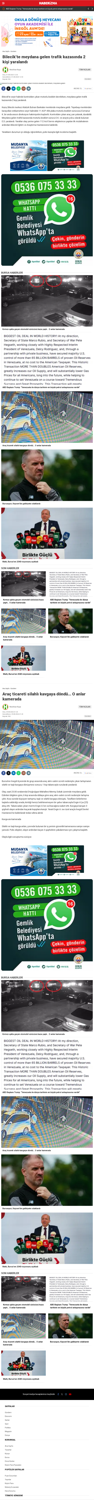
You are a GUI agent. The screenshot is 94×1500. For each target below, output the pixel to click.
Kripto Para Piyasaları (13, 1465)
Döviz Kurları (9, 1461)
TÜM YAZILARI (84, 70)
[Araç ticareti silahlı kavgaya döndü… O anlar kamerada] (47, 417)
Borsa (7, 1457)
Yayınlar (8, 1480)
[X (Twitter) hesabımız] (62, 1394)
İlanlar (7, 1420)
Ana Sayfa (9, 1446)
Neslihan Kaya (15, 70)
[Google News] (88, 88)
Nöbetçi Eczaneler (12, 1487)
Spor (7, 1424)
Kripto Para (9, 1483)
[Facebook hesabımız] (58, 1394)
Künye (7, 1454)
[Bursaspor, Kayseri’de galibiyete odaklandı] (47, 475)
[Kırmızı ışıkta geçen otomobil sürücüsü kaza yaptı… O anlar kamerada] (47, 301)
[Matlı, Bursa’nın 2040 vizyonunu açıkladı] (47, 533)
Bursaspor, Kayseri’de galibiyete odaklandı (22, 9)
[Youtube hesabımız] (70, 1394)
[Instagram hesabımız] (66, 1394)
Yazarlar (8, 1450)
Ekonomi (8, 1416)
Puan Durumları (11, 1476)
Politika (8, 1428)
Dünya (7, 1435)
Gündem (88, 79)
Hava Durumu (10, 1491)
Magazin (8, 1431)
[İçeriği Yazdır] (28, 88)
